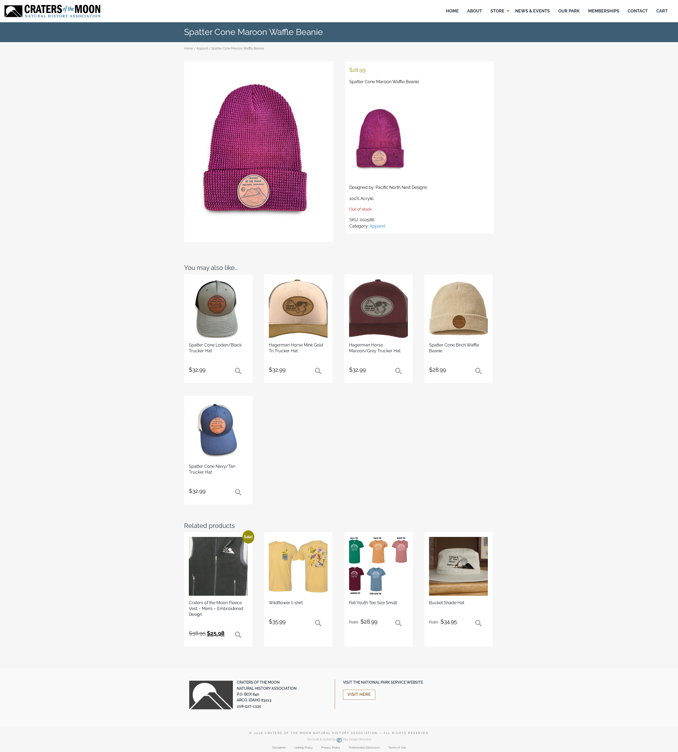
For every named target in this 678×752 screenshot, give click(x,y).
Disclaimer (279, 747)
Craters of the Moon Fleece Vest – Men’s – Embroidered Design (216, 608)
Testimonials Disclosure (364, 747)
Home (188, 48)
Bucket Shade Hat (446, 602)
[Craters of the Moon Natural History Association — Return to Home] (52, 10)
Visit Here (359, 694)
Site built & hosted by (339, 739)
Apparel (202, 48)
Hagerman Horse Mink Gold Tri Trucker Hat (296, 347)
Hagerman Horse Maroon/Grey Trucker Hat (374, 347)
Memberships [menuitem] (603, 11)
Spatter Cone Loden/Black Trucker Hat (215, 347)
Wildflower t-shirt (286, 602)
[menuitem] (452, 11)
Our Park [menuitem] (569, 11)
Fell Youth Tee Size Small (373, 602)
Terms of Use (397, 747)
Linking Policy (304, 747)
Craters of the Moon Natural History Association (321, 733)
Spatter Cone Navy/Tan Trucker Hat (212, 469)
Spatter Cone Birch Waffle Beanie (454, 347)
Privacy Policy (330, 747)
